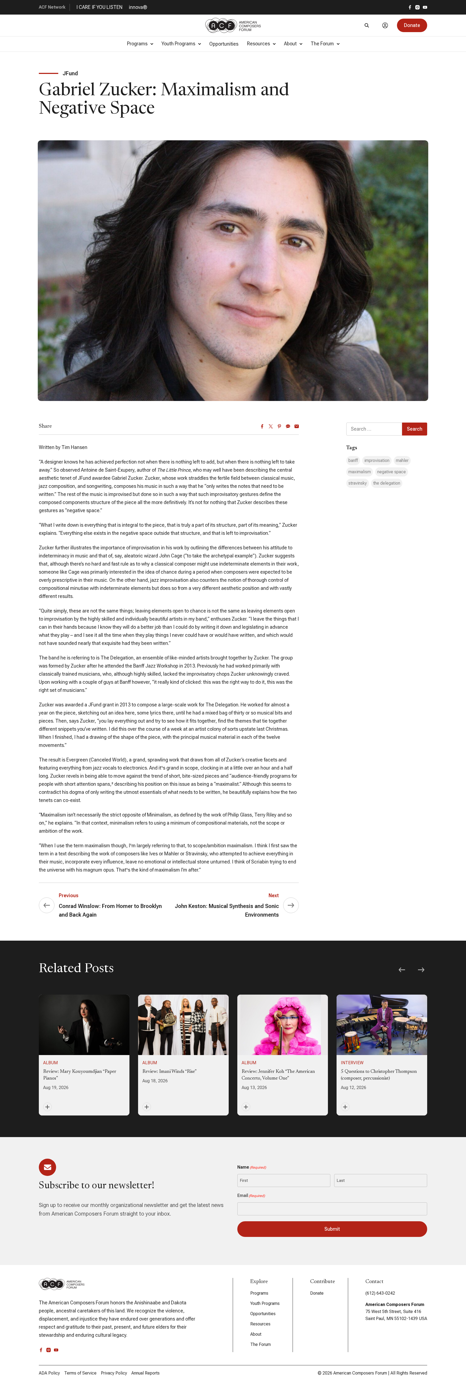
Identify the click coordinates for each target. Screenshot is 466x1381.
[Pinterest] (279, 426)
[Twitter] (271, 426)
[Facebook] (262, 426)
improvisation (376, 460)
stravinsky (357, 483)
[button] (412, 25)
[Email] (296, 426)
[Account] (385, 25)
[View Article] (84, 1055)
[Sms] (288, 426)
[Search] (366, 25)
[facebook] (410, 7)
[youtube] (425, 7)
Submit (332, 1229)
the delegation (386, 483)
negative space (391, 471)
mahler (402, 460)
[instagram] (417, 7)
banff (353, 460)
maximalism (359, 471)
